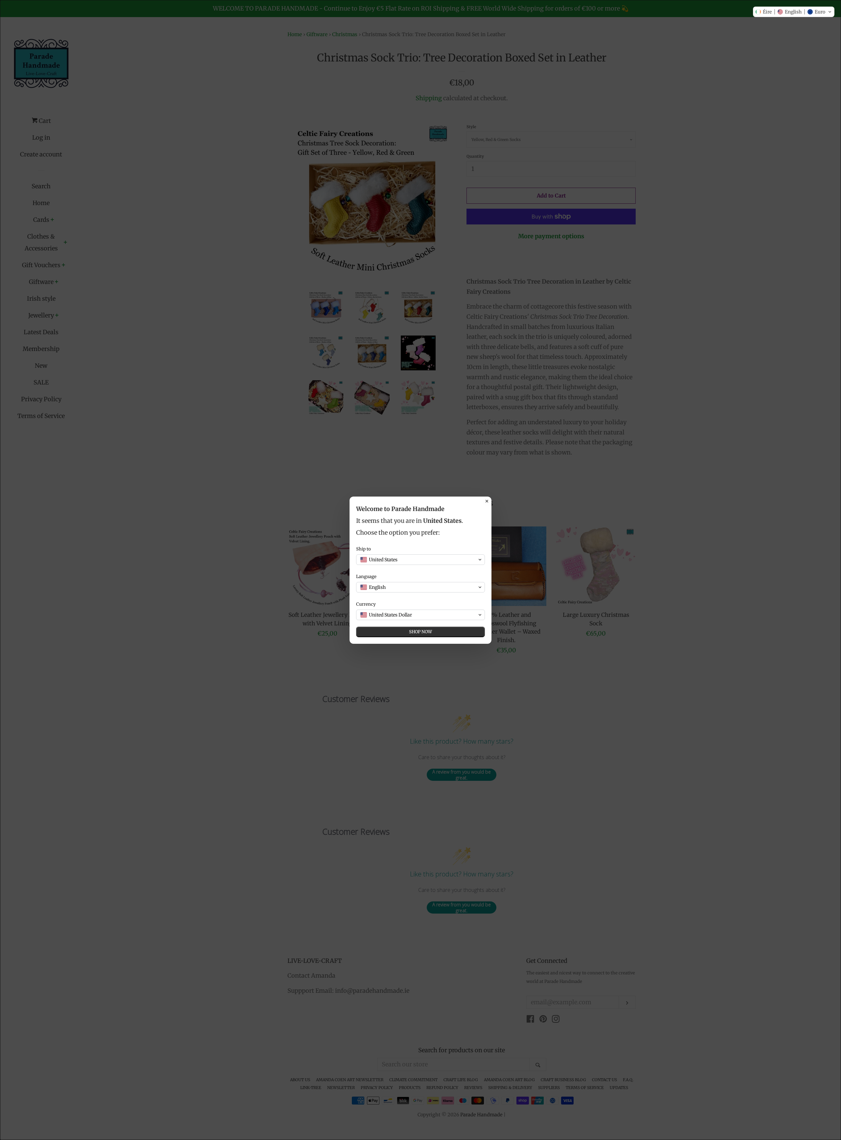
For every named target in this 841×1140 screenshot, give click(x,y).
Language (366, 576)
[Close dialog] (487, 501)
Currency (366, 604)
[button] (793, 12)
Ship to (363, 549)
